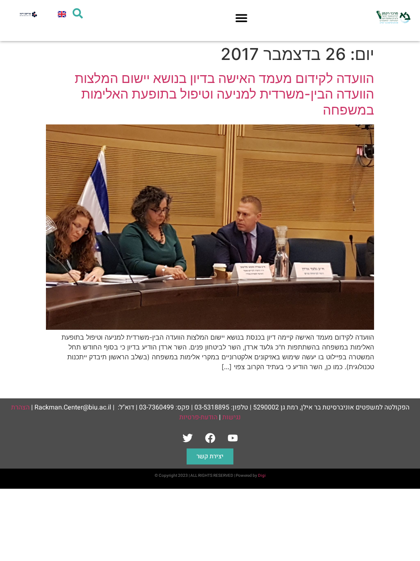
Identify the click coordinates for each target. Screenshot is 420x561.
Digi (262, 475)
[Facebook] (210, 438)
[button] (241, 18)
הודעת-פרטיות (198, 417)
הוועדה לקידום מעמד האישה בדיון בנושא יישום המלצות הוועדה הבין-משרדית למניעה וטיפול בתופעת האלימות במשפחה (224, 94)
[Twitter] (187, 438)
